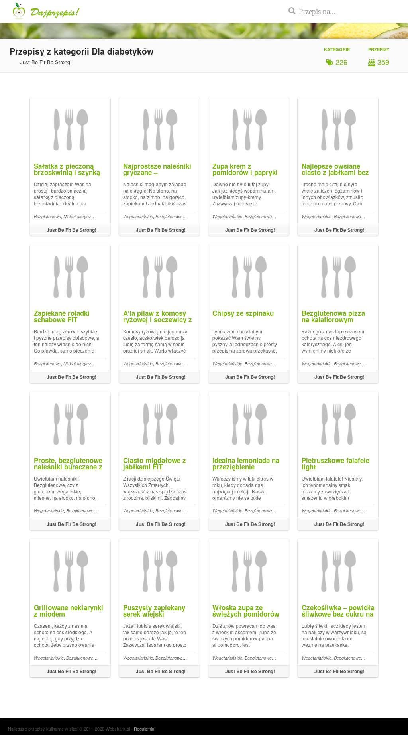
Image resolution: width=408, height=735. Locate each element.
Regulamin (144, 728)
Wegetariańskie (138, 216)
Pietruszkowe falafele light (335, 463)
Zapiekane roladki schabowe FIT (62, 316)
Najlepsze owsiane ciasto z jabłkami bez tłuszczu (335, 172)
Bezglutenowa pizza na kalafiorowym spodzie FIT (333, 319)
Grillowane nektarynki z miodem (68, 611)
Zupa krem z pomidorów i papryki (245, 169)
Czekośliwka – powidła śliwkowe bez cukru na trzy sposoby (338, 614)
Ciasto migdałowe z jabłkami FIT (154, 463)
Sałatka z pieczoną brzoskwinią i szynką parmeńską (67, 172)
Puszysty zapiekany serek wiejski (154, 611)
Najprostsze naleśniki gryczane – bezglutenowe (157, 172)
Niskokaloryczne (79, 216)
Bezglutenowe (47, 216)
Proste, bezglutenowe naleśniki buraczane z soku (68, 466)
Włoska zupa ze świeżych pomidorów (245, 611)
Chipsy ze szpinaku (243, 313)
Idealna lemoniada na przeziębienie (245, 463)
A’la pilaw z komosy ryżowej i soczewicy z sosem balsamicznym (157, 319)
